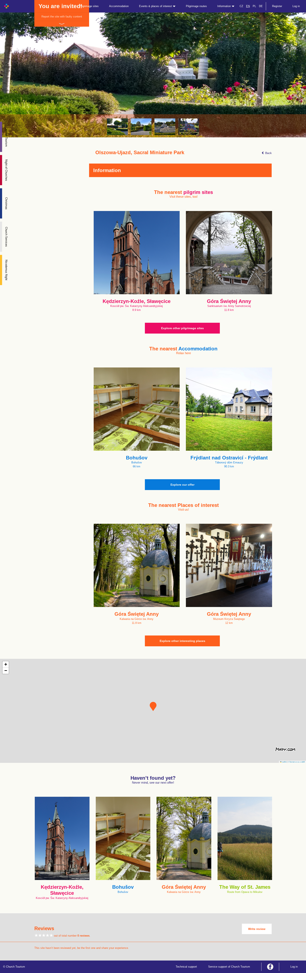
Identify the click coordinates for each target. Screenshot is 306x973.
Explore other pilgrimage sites (182, 328)
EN (248, 6)
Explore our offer (182, 484)
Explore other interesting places (182, 641)
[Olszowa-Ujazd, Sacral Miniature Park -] (117, 126)
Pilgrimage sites (89, 6)
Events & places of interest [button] (156, 6)
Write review (256, 929)
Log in (296, 6)
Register (277, 6)
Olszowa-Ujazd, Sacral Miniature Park (139, 152)
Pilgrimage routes (196, 6)
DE (261, 6)
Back (268, 153)
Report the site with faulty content (61, 16)
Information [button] (224, 6)
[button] (153, 706)
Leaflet (283, 762)
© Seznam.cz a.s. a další (296, 762)
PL (254, 6)
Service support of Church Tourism (229, 966)
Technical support (186, 966)
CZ (241, 6)
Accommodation (119, 6)
